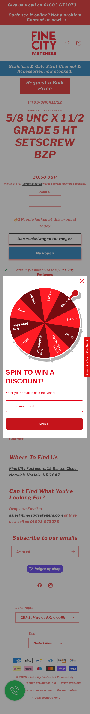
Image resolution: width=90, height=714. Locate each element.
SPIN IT (44, 424)
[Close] (81, 281)
